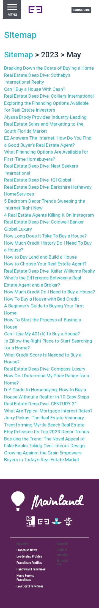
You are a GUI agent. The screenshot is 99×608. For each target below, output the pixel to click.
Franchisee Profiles (29, 562)
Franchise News (26, 550)
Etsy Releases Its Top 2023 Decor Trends (46, 431)
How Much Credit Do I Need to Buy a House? (49, 292)
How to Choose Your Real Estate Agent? (45, 264)
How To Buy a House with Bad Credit (41, 299)
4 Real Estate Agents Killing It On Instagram (49, 215)
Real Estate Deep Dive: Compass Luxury (44, 369)
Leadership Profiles (29, 556)
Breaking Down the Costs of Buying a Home (49, 68)
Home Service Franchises (25, 577)
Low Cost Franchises (29, 586)
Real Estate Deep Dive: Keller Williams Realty (49, 271)
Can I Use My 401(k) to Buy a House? (42, 333)
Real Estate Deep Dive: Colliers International (49, 96)
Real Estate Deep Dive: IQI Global (37, 180)
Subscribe (81, 10)
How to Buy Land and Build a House (40, 257)
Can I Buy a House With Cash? (34, 89)
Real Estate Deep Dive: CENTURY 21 (40, 403)
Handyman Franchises (30, 569)
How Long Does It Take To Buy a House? (45, 236)
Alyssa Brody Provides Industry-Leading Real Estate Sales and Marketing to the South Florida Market (45, 124)
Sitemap (20, 35)
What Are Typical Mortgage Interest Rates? (48, 411)
